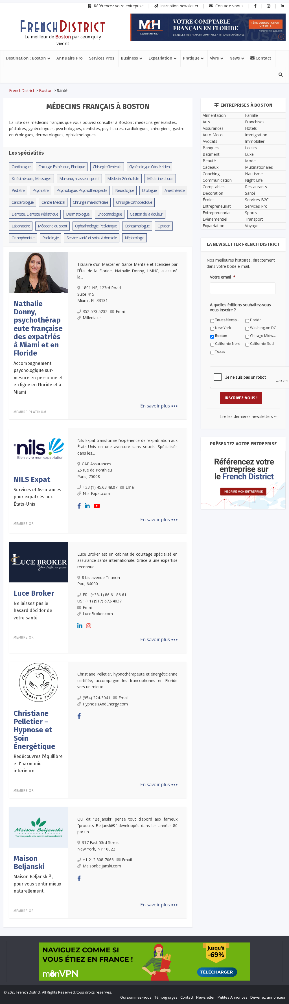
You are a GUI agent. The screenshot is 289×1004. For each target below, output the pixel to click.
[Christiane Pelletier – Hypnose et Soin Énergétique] (38, 682)
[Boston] (62, 26)
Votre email (222, 277)
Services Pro (256, 206)
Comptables (214, 186)
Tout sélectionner (228, 319)
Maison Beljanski (29, 862)
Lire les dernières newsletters (248, 416)
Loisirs (251, 147)
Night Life (254, 180)
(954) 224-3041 (96, 697)
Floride (256, 319)
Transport (254, 219)
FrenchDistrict (21, 90)
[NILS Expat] (38, 448)
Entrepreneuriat (217, 206)
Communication (217, 180)
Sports (251, 212)
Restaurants (256, 186)
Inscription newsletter (178, 5)
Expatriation (160, 58)
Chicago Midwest (263, 335)
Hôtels (251, 128)
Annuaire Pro (69, 58)
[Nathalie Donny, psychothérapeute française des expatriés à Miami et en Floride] (38, 272)
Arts (206, 121)
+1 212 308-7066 (98, 859)
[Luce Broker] (38, 562)
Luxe (249, 154)
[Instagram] (88, 626)
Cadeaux (210, 167)
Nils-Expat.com (96, 493)
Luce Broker (34, 593)
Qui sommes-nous (136, 997)
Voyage (252, 225)
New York (223, 327)
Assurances (213, 128)
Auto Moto (213, 134)
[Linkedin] (87, 506)
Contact (263, 58)
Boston (45, 90)
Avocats (210, 141)
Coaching (211, 173)
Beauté (209, 160)
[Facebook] (79, 506)
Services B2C (257, 199)
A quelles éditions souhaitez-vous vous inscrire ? (240, 307)
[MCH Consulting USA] (208, 27)
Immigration (256, 134)
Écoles (208, 199)
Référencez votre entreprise (118, 5)
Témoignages (166, 997)
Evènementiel (215, 219)
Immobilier (254, 141)
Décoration (213, 193)
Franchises (254, 121)
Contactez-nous (229, 5)
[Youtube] (97, 506)
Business (129, 58)
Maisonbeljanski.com (102, 866)
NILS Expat (32, 479)
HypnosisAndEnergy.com (105, 704)
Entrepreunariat (217, 212)
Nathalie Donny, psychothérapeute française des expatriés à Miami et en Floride (38, 328)
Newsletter (205, 997)
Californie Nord (227, 343)
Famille (251, 115)
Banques (211, 147)
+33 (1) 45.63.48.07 (100, 487)
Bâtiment (211, 154)
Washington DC (263, 327)
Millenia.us (92, 317)
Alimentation (214, 115)
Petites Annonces (233, 997)
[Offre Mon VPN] (144, 961)
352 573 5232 (95, 311)
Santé (250, 193)
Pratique (191, 58)
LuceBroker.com (98, 613)
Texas (220, 351)
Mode (250, 160)
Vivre (214, 58)
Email (121, 311)
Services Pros (101, 58)
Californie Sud (262, 343)
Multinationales (259, 167)
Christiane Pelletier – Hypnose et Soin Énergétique (34, 730)
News (234, 58)
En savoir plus (159, 406)
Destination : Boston (26, 58)
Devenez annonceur (268, 997)
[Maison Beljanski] (38, 827)
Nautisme (254, 173)
